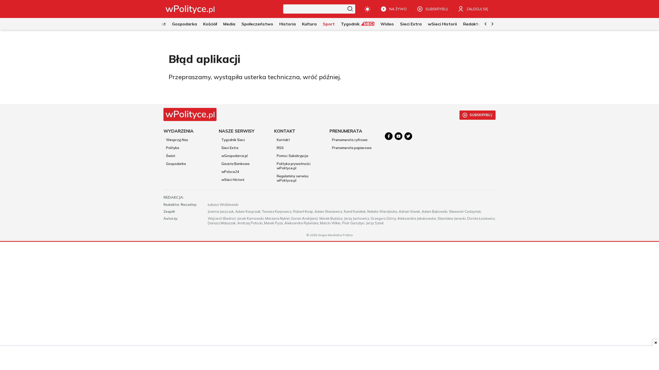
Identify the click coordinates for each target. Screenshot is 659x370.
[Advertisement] (329, 358)
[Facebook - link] (389, 136)
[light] (367, 9)
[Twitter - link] (408, 136)
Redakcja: (173, 197)
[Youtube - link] (398, 136)
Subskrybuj (481, 115)
